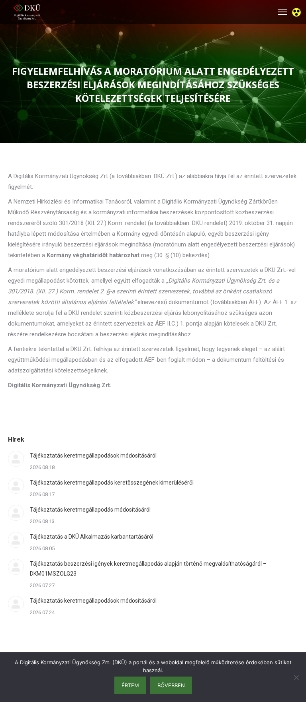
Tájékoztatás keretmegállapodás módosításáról (90, 509)
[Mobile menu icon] (282, 12)
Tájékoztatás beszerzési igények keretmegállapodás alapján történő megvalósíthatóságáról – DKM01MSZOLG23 (148, 568)
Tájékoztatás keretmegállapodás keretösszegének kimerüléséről (112, 482)
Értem (130, 685)
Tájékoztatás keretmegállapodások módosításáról (93, 455)
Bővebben (171, 685)
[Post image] (16, 459)
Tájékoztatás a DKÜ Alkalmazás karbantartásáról (91, 536)
